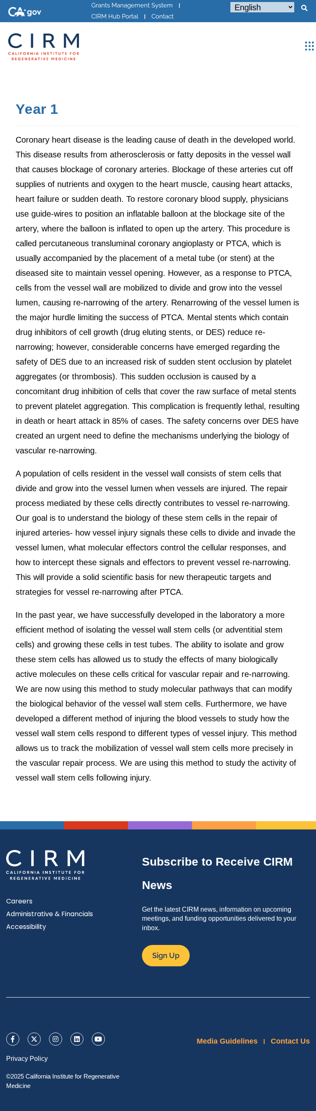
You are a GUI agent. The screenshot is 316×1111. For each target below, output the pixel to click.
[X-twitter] (34, 1039)
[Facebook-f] (12, 1039)
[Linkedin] (77, 1039)
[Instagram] (55, 1039)
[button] (304, 8)
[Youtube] (98, 1039)
